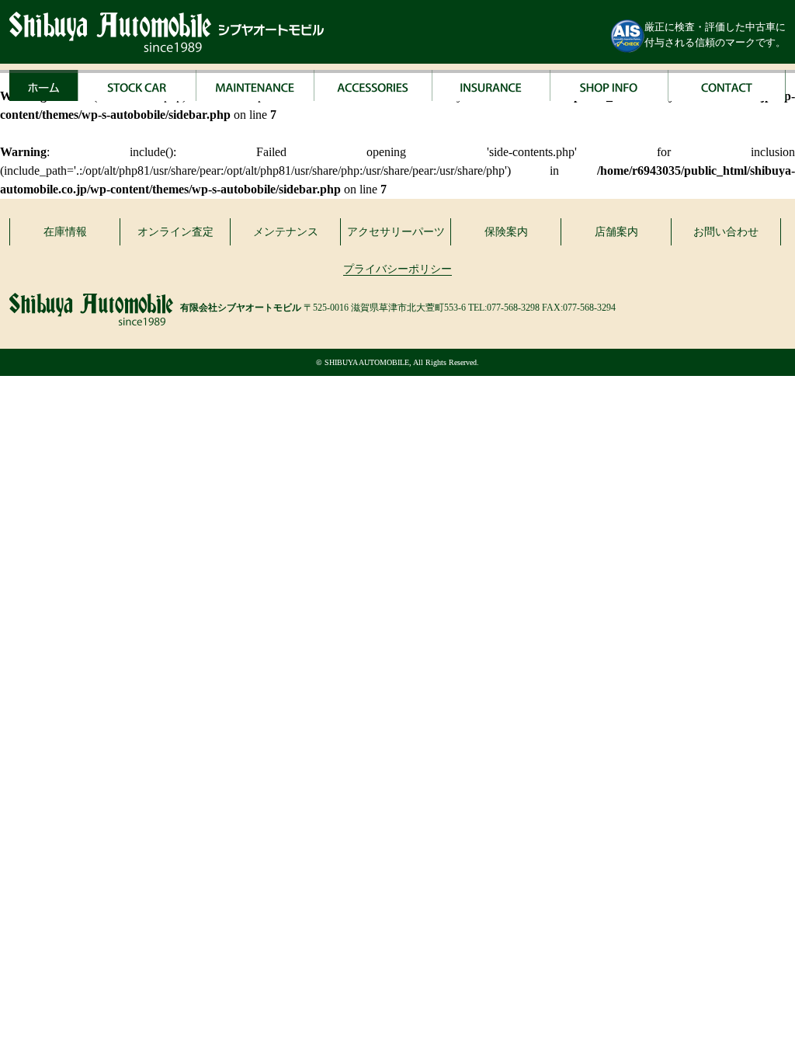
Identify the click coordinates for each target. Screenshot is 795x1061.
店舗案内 (616, 232)
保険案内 (506, 232)
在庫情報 (65, 232)
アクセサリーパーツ (396, 232)
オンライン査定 (175, 232)
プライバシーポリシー (397, 269)
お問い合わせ (726, 232)
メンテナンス (285, 232)
